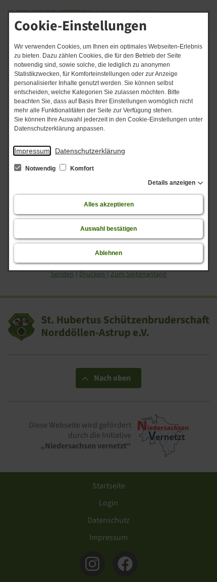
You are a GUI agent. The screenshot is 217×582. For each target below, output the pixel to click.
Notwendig (40, 168)
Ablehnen (108, 253)
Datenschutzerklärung (90, 151)
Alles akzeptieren (109, 204)
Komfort (81, 168)
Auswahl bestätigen (108, 228)
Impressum (32, 151)
